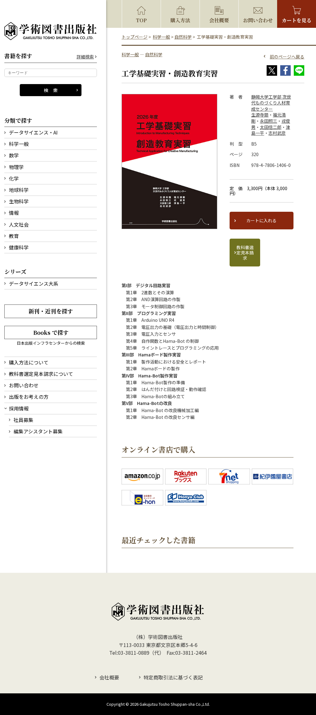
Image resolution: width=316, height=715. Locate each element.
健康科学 (19, 247)
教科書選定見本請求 (245, 252)
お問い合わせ (24, 385)
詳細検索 (85, 56)
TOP (141, 20)
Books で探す (51, 332)
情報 (14, 212)
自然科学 (183, 37)
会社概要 (219, 20)
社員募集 (23, 419)
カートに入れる (261, 220)
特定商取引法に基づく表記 (173, 677)
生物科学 (19, 201)
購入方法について (28, 362)
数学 (14, 155)
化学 (14, 178)
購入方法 (180, 20)
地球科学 (19, 190)
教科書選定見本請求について (41, 373)
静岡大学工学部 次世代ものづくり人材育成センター (271, 103)
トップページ (135, 37)
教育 (14, 236)
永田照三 (268, 121)
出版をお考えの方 (28, 396)
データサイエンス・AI (33, 132)
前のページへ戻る (287, 56)
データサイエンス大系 (33, 283)
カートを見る (296, 20)
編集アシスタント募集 (38, 431)
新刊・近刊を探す (50, 311)
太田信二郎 (270, 127)
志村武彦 (277, 133)
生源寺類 (259, 115)
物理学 (16, 167)
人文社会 (19, 224)
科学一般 (19, 143)
